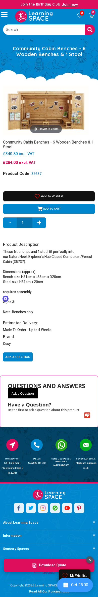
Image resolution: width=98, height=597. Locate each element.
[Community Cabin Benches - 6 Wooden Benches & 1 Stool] (34, 16)
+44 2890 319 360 (37, 463)
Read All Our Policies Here (49, 591)
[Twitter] (31, 508)
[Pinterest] (79, 508)
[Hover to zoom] (46, 110)
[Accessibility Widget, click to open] (6, 299)
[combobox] (44, 30)
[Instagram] (43, 508)
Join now (70, 4)
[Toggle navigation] (6, 14)
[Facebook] (19, 508)
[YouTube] (67, 508)
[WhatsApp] (55, 508)
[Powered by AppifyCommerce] (87, 415)
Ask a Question (23, 393)
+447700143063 (61, 465)
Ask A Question (17, 356)
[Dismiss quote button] (89, 559)
